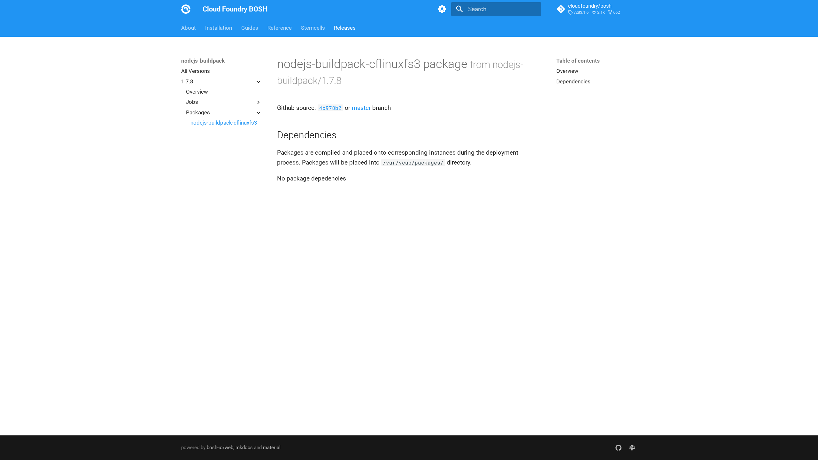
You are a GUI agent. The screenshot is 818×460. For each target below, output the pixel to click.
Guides (249, 28)
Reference (279, 28)
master (361, 107)
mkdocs (244, 447)
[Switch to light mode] (442, 9)
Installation (218, 28)
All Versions (195, 71)
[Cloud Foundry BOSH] (186, 9)
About (188, 28)
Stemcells (313, 28)
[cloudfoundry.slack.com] (632, 447)
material (272, 447)
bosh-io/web (220, 447)
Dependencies (573, 81)
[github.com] (618, 447)
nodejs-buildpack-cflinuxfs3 (223, 122)
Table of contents (578, 60)
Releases (345, 28)
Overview (197, 91)
